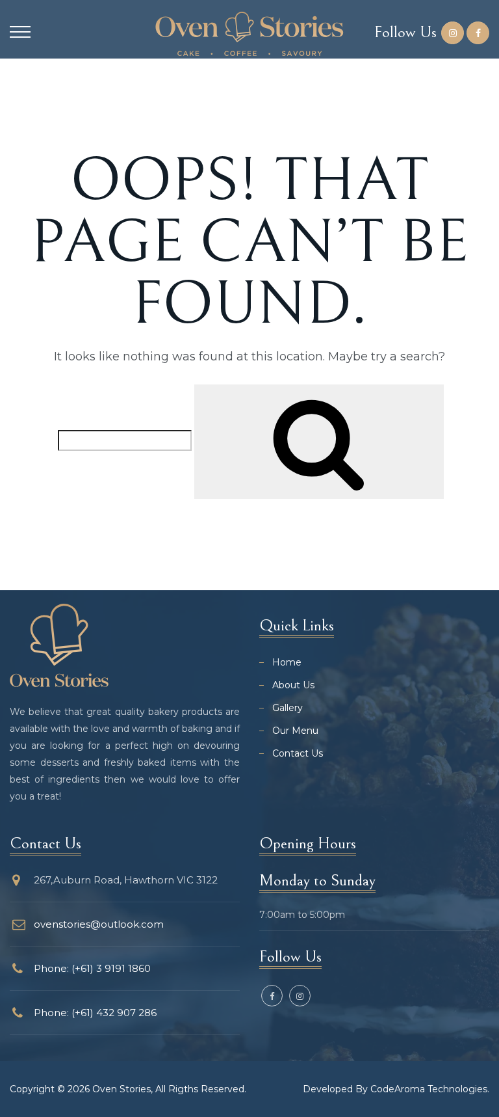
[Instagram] (452, 33)
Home (286, 662)
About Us (293, 685)
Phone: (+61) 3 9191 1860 (92, 968)
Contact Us (297, 753)
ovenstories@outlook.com (99, 924)
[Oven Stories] (249, 34)
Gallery (287, 708)
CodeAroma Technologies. (429, 1089)
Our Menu (295, 730)
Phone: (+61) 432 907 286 (95, 1012)
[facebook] (478, 33)
